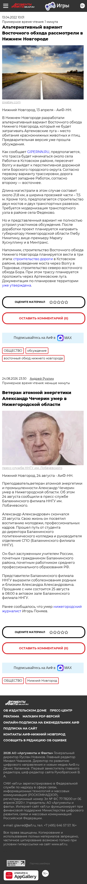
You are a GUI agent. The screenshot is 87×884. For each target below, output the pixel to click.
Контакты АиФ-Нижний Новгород (34, 734)
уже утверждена (16, 285)
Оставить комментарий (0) (43, 318)
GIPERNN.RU (38, 152)
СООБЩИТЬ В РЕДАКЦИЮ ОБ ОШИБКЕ (35, 740)
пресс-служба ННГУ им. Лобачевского (32, 468)
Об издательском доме (24, 710)
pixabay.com (11, 102)
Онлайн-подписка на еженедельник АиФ (41, 722)
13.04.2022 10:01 (13, 17)
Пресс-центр (61, 710)
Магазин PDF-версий (41, 716)
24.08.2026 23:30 (14, 379)
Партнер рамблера (40, 863)
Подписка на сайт (20, 728)
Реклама (11, 716)
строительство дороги (33, 259)
